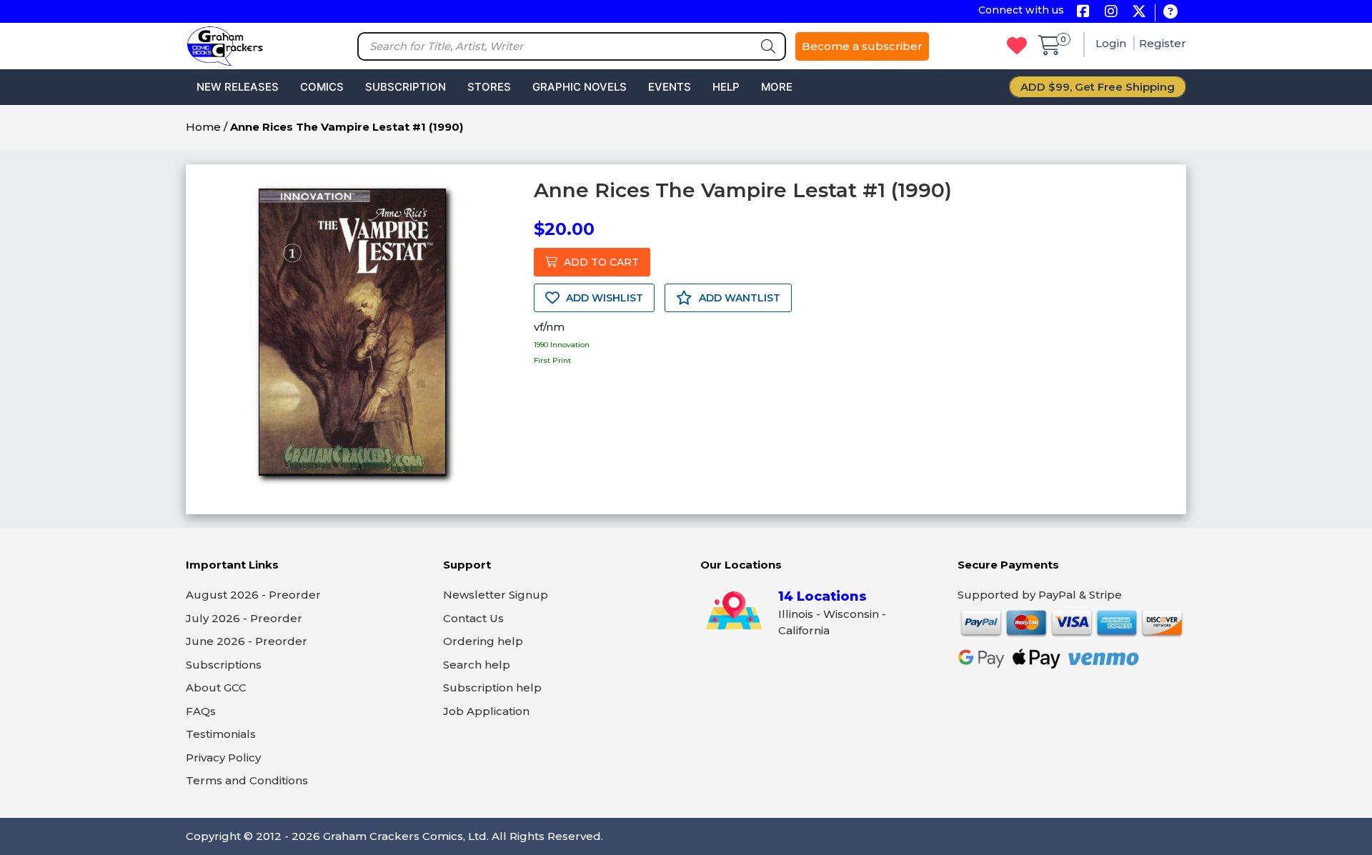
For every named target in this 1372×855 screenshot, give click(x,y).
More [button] (776, 87)
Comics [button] (322, 87)
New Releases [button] (238, 87)
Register (1162, 43)
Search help (476, 664)
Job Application (486, 711)
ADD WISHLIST (603, 297)
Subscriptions (224, 664)
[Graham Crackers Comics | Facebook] (1083, 12)
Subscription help (492, 687)
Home (203, 127)
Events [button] (669, 87)
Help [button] (726, 87)
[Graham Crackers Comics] (225, 44)
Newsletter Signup (495, 594)
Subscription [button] (405, 87)
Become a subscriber (862, 46)
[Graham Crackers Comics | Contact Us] (1170, 12)
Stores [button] (489, 87)
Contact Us (473, 618)
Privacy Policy (223, 757)
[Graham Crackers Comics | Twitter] (1139, 12)
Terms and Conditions (247, 780)
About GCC (216, 687)
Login (1112, 43)
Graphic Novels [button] (579, 87)
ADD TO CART (600, 262)
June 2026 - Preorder (246, 641)
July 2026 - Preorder (244, 618)
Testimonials (221, 734)
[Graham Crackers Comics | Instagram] (1111, 12)
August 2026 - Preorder (253, 594)
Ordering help (483, 641)
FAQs (201, 711)
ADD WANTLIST (738, 297)
